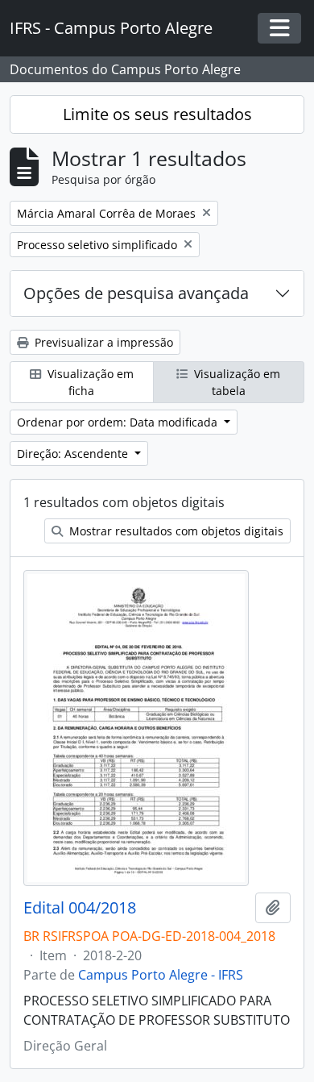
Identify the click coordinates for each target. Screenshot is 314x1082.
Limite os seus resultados (157, 114)
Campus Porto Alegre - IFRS (160, 975)
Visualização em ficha (89, 382)
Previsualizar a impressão (102, 342)
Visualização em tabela (235, 382)
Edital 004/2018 (79, 908)
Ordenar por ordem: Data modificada (119, 422)
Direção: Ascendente (74, 453)
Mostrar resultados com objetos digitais (174, 531)
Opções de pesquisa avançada (136, 293)
